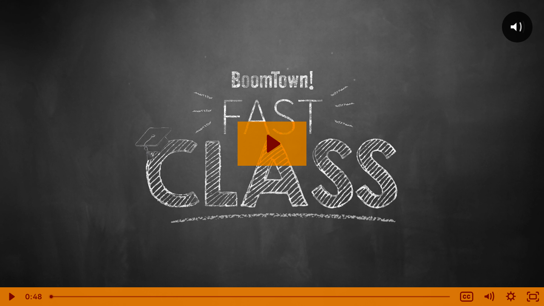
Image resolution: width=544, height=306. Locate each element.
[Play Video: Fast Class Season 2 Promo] (272, 144)
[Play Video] (11, 296)
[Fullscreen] (533, 296)
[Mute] (489, 296)
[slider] (250, 296)
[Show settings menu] (511, 296)
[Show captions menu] (467, 296)
